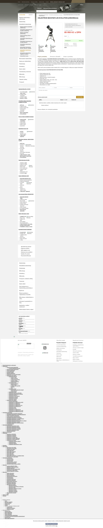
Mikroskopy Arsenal (12, 489)
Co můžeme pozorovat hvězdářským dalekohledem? (15, 516)
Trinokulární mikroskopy (11, 483)
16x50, (21, 93)
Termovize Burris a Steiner (12, 461)
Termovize (21, 281)
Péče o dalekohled (8, 513)
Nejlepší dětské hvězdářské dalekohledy (26, 27)
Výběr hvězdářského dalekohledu (11, 515)
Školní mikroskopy (10, 474)
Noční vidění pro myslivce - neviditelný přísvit (15, 455)
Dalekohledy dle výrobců (11, 375)
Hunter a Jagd (13, 377)
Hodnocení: (74, 99)
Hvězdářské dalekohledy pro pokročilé (26, 39)
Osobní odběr (76, 352)
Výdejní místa (41, 1)
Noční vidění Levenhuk (11, 451)
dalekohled (44, 58)
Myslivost (21, 290)
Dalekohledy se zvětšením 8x (14, 404)
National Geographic (15, 381)
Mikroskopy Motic (12, 487)
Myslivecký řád (7, 517)
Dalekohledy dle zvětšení (11, 400)
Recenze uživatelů (55, 56)
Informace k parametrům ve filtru (25, 302)
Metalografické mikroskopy (12, 481)
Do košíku (77, 36)
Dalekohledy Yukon (12, 392)
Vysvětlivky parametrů (77, 356)
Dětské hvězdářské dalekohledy (24, 33)
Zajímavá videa (8, 511)
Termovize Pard (10, 460)
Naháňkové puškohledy (11, 434)
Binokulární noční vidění (11, 447)
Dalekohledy (22, 21)
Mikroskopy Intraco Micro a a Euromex (16, 486)
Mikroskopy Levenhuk (13, 491)
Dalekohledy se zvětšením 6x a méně (16, 402)
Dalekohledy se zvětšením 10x (15, 406)
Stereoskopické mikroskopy (12, 476)
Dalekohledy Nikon (12, 388)
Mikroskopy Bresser (12, 485)
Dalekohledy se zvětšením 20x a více (16, 411)
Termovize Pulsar (10, 459)
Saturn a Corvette (14, 378)
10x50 (26, 91)
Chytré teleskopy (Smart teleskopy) (25, 36)
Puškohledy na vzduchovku (12, 437)
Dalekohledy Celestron (13, 398)
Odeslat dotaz (80, 97)
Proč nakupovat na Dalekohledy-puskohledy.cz (26, 287)
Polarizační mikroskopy (11, 480)
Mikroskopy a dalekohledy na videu (26, 298)
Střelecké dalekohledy (11, 431)
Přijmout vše (48, 523)
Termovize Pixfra (10, 458)
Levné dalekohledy (10, 371)
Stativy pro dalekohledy (25, 61)
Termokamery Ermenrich (11, 462)
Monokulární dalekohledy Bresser (13, 426)
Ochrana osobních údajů (42, 97)
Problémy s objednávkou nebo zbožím (78, 345)
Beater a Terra (13, 384)
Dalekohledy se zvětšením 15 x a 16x (16, 410)
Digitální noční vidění (11, 449)
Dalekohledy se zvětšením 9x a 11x (15, 405)
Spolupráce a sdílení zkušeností (24, 306)
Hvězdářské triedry (24, 56)
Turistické (21, 320)
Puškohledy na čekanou (11, 436)
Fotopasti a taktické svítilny (26, 278)
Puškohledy (22, 63)
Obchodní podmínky (25, 1)
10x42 (24, 93)
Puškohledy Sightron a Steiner (15, 441)
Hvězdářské (21, 323)
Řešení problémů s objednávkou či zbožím (24, 294)
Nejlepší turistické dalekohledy (12, 369)
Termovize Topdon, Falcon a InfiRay (13, 463)
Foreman (13, 386)
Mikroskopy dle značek (11, 484)
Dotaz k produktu (68, 56)
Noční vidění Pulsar (10, 454)
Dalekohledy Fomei (12, 382)
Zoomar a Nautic (14, 380)
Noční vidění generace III (9, 518)
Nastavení (55, 523)
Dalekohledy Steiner (13, 399)
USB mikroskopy (10, 477)
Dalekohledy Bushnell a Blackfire (15, 393)
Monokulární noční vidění (11, 448)
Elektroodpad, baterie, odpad (26, 309)
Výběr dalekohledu (8, 512)
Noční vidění (22, 69)
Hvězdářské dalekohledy (43, 14)
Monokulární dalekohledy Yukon (13, 425)
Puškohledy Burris (12, 442)
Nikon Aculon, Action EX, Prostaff (17, 389)
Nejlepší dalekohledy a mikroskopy (24, 18)
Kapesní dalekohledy (11, 370)
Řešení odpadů (76, 359)
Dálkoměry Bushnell (11, 468)
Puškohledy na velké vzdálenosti (13, 439)
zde (56, 525)
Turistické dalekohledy (61, 346)
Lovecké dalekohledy (61, 344)
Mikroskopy (22, 76)
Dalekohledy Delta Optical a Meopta (16, 394)
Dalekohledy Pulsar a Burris (14, 396)
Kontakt (47, 1)
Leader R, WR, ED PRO (15, 385)
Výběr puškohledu (8, 514)
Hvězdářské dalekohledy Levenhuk (25, 45)
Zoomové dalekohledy (13, 401)
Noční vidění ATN (10, 453)
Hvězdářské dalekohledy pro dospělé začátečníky (26, 30)
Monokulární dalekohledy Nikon (13, 430)
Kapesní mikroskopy (11, 475)
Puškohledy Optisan (13, 443)
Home (19, 1)
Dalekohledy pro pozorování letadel (13, 374)
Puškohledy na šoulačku (11, 435)
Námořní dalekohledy (11, 373)
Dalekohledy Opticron (13, 395)
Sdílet (65, 47)
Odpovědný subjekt (60, 340)
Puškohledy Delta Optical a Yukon (15, 444)
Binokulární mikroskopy (11, 482)
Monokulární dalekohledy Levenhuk (14, 429)
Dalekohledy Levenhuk (13, 397)
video (26, 173)
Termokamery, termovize (25, 71)
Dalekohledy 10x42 (12, 408)
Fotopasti (21, 82)
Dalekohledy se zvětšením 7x (14, 403)
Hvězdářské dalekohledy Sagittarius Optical (25, 54)
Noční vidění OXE (10, 450)
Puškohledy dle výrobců (11, 440)
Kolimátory (22, 66)
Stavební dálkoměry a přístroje (12, 471)
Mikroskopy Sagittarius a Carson (15, 488)
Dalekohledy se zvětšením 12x (15, 409)
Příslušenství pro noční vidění (12, 456)
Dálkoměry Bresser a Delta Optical (13, 469)
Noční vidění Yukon (10, 452)
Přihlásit (81, 4)
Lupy (8, 493)
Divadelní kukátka (10, 372)
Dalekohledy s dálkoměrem (12, 470)
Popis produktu (42, 56)
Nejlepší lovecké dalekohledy (12, 367)
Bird (12, 387)
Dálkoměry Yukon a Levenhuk (12, 467)
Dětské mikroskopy (60, 348)
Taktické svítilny (23, 79)
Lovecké (20, 318)
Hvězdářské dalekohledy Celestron (56, 14)
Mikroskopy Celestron (13, 490)
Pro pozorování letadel (23, 331)
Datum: (61, 99)
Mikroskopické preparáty (11, 492)
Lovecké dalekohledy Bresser (14, 368)
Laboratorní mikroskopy (11, 479)
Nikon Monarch (14, 390)
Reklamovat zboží (37, 4)
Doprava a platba (34, 1)
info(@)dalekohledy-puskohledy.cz (50, 8)
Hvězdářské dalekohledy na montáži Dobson (26, 42)
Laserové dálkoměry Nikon (12, 466)
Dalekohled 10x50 (12, 407)
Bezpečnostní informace (78, 340)
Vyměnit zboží (20, 4)
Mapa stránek (76, 357)
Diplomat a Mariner (14, 383)
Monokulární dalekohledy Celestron (13, 427)
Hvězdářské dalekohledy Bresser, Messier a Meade (25, 48)
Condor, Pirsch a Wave (15, 379)
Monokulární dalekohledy (25, 58)
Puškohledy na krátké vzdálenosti (13, 438)
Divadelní (21, 328)
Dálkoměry (21, 74)
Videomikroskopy (10, 478)
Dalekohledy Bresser (13, 376)
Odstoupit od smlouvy (29, 4)
